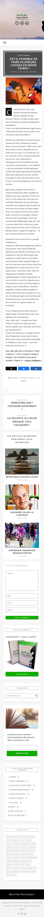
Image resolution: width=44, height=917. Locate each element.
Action (33, 836)
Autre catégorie (17, 811)
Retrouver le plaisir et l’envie (22, 477)
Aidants (13, 807)
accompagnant (11, 836)
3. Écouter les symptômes (21, 785)
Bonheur (28, 840)
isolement (25, 854)
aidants (15, 840)
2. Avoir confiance (23, 55)
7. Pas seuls (15, 802)
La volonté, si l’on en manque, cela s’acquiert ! (22, 421)
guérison (9, 854)
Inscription (22, 753)
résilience (9, 868)
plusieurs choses (27, 378)
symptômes (15, 871)
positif (22, 864)
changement (24, 843)
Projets (28, 864)
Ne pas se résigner (17, 815)
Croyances (24, 847)
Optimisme (17, 861)
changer (33, 843)
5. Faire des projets (18, 794)
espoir (17, 850)
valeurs (33, 871)
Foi (27, 850)
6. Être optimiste (17, 798)
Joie (31, 854)
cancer (8, 843)
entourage (9, 850)
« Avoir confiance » (33, 360)
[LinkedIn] (27, 23)
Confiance (9, 847)
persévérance (27, 861)
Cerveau (15, 843)
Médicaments (32, 857)
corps (16, 847)
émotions (13, 875)
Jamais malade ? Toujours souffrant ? (22, 406)
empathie (32, 847)
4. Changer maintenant (20, 789)
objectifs (8, 861)
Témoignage (25, 871)
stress (8, 871)
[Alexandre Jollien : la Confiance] (22, 497)
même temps (13, 378)
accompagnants (23, 836)
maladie (16, 857)
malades (9, 857)
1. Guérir (13, 777)
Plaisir (16, 864)
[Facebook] (17, 23)
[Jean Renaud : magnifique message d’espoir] (22, 535)
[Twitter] (22, 23)
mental (23, 857)
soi (35, 868)
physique (9, 864)
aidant (8, 840)
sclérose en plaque (26, 868)
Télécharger (22, 674)
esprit (22, 850)
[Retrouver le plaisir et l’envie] (22, 461)
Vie (7, 875)
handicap (17, 854)
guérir (33, 850)
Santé (16, 868)
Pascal (25, 72)
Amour (21, 840)
